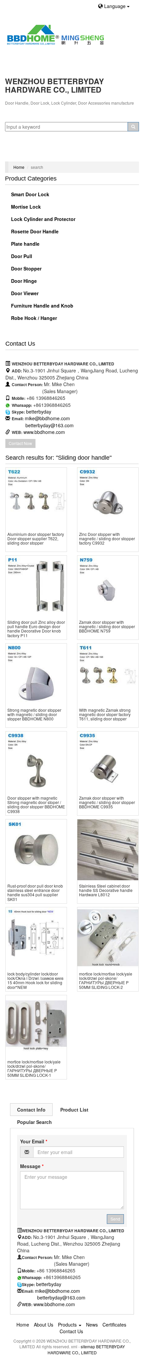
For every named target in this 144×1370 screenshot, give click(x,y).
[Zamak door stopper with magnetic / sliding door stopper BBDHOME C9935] (107, 761)
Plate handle (25, 243)
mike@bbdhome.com (47, 418)
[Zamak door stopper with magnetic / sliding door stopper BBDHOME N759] (107, 586)
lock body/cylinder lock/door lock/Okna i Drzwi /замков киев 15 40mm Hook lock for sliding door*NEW (35, 980)
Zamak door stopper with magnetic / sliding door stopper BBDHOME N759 (107, 626)
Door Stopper (26, 268)
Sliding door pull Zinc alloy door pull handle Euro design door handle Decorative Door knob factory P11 (36, 628)
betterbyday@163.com (49, 425)
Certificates (114, 1324)
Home (18, 167)
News (92, 1324)
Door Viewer (24, 293)
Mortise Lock (25, 206)
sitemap (88, 1346)
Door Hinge (23, 280)
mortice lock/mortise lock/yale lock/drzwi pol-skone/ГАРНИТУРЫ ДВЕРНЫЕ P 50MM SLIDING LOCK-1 (34, 1068)
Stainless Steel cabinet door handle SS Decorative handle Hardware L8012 (106, 890)
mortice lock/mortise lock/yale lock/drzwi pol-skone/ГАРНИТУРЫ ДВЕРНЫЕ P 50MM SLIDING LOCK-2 (105, 980)
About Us (43, 1324)
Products (68, 1324)
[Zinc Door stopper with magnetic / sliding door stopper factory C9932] (107, 498)
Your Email (33, 1141)
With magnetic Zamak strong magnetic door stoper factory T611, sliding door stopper (105, 714)
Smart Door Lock (29, 194)
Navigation (19, 153)
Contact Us (71, 1331)
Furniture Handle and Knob (41, 305)
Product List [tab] (74, 1109)
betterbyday (38, 411)
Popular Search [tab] (34, 1122)
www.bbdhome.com (44, 432)
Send (115, 1219)
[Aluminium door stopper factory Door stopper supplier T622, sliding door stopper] (36, 498)
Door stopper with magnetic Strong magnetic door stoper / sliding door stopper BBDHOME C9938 (36, 804)
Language (115, 6)
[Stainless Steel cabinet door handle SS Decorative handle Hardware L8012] (107, 849)
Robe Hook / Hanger (33, 318)
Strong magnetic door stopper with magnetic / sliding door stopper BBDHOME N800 (34, 714)
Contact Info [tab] (31, 1109)
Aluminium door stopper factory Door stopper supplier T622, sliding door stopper (35, 538)
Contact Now (20, 443)
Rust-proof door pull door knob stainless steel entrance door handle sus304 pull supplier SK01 (35, 892)
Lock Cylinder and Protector (42, 219)
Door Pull (21, 256)
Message (32, 1166)
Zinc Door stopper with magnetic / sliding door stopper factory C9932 (107, 538)
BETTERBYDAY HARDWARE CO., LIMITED (86, 1349)
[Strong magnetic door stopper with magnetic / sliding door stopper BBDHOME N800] (36, 674)
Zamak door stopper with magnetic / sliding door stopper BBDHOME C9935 (107, 802)
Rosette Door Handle (34, 231)
